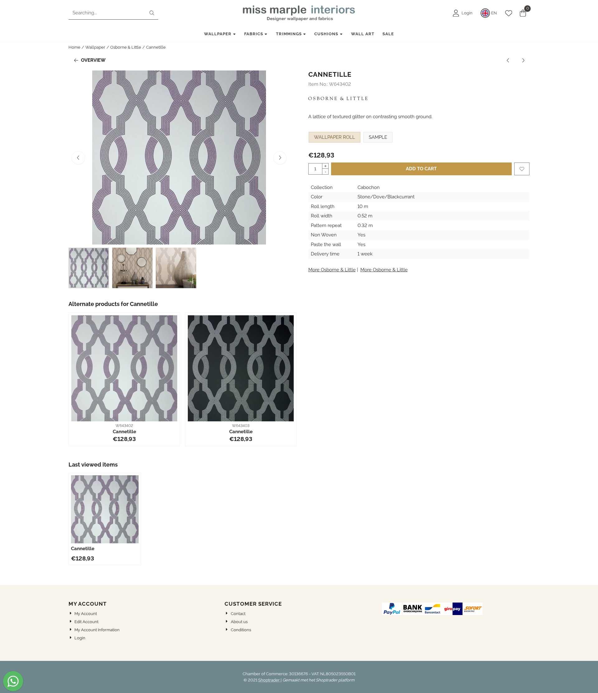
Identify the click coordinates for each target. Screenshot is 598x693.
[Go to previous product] (508, 60)
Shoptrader (269, 680)
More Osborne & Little (332, 270)
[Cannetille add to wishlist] (521, 168)
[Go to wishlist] (508, 13)
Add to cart (421, 169)
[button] (463, 13)
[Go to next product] (523, 60)
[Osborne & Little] (338, 102)
